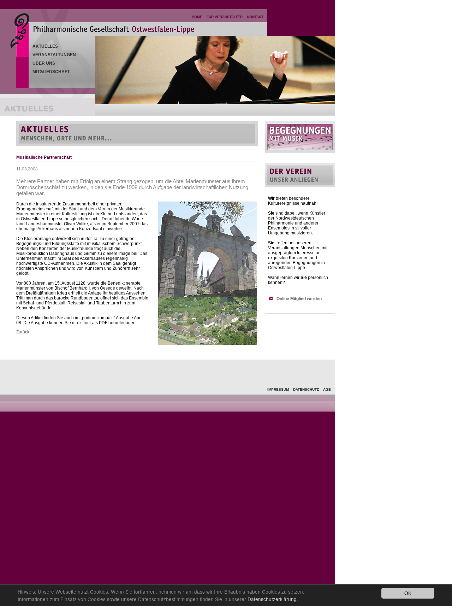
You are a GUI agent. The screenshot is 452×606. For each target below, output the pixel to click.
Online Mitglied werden (299, 298)
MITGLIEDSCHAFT (51, 71)
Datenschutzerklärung (272, 598)
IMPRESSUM (278, 389)
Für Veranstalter (225, 17)
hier (87, 322)
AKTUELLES (45, 46)
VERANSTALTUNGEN (54, 54)
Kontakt (255, 17)
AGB (327, 389)
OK (407, 592)
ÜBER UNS (43, 63)
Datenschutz (306, 389)
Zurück (22, 332)
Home (197, 17)
